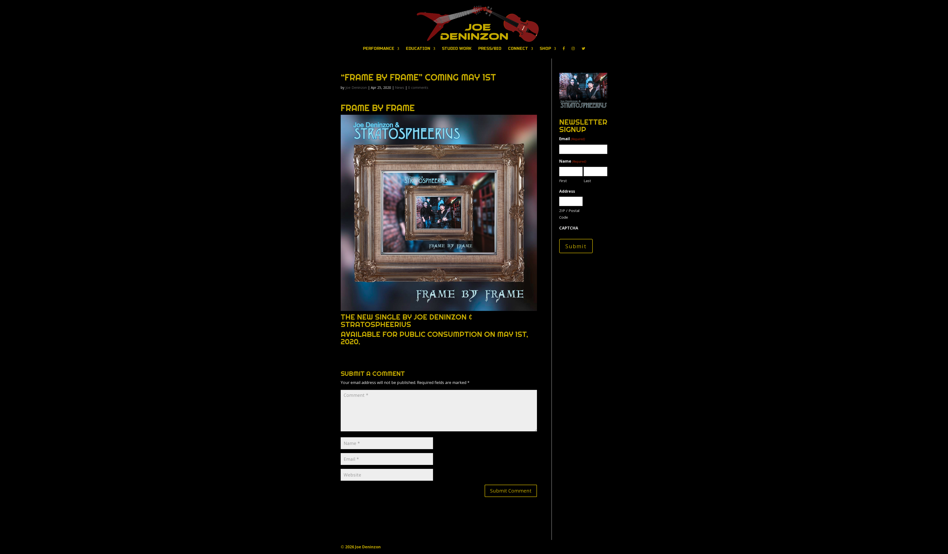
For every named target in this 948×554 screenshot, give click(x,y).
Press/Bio (489, 49)
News (399, 87)
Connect (518, 49)
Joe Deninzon (356, 87)
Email (572, 138)
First (563, 180)
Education (418, 49)
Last (587, 180)
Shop (545, 49)
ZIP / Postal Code (569, 214)
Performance (378, 49)
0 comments (418, 87)
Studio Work (457, 49)
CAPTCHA (568, 228)
